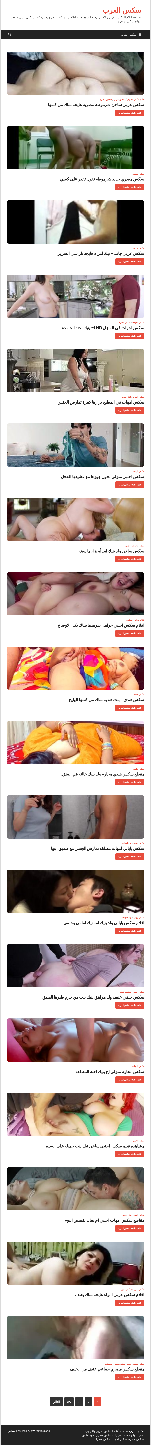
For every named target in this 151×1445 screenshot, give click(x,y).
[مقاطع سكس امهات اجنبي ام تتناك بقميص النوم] (75, 1188)
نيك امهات (126, 396)
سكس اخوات (138, 322)
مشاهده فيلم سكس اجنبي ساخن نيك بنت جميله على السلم (94, 1145)
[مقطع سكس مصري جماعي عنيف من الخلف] (75, 1337)
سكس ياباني (138, 843)
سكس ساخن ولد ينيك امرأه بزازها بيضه (111, 550)
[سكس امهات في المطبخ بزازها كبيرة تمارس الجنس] (75, 370)
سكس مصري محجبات (115, 1363)
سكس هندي (138, 694)
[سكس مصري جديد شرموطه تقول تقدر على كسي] (75, 147)
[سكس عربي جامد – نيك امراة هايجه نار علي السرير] (75, 222)
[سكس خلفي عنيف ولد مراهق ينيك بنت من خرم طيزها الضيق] (75, 965)
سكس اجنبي (138, 471)
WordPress (38, 1430)
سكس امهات (138, 396)
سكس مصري (105, 99)
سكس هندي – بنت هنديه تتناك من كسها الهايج (106, 699)
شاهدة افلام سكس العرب (131, 112)
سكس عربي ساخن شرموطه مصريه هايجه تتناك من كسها (96, 104)
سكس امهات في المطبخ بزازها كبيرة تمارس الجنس (100, 401)
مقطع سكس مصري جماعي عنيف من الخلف (107, 1368)
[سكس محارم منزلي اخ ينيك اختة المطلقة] (75, 1040)
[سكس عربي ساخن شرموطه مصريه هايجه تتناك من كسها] (75, 73)
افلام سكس (139, 620)
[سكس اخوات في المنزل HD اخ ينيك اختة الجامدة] (75, 296)
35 (69, 1401)
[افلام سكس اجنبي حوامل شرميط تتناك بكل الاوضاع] (75, 593)
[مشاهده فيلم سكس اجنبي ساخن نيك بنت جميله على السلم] (75, 1114)
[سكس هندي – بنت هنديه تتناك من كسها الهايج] (75, 668)
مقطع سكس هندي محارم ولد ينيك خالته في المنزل (102, 773)
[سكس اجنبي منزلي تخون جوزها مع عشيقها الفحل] (75, 445)
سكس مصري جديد (135, 1363)
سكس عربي (119, 99)
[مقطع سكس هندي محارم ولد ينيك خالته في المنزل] (75, 742)
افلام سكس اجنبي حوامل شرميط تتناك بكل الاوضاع (101, 625)
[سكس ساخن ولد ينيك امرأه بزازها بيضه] (75, 519)
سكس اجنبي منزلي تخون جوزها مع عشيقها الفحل (102, 476)
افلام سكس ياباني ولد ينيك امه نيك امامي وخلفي (104, 922)
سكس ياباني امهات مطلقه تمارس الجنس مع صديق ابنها (97, 848)
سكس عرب (139, 1289)
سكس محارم (124, 322)
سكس (141, 545)
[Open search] (10, 34)
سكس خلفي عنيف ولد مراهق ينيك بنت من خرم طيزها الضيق (93, 996)
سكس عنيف (125, 991)
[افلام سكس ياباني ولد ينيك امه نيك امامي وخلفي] (75, 891)
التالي (56, 1401)
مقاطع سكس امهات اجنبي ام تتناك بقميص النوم (104, 1220)
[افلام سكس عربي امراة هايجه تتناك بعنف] (75, 1263)
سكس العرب (122, 10)
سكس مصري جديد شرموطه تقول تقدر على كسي (102, 178)
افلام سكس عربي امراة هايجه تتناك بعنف (109, 1294)
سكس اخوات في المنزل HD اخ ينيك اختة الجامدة (103, 327)
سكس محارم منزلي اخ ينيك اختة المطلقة (110, 1071)
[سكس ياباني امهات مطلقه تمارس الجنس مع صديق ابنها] (75, 817)
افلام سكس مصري (135, 99)
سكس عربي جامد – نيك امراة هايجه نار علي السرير (101, 253)
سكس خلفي (138, 991)
